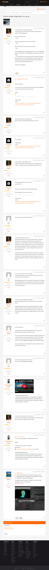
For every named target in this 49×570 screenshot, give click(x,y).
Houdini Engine (5, 546)
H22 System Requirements (21, 550)
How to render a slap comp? (27, 12)
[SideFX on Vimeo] (28, 568)
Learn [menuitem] (24, 4)
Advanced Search (42, 9)
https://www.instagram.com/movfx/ (22, 103)
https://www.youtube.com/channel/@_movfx (24, 104)
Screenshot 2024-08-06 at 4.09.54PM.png (25, 449)
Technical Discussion (16, 12)
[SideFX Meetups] (25, 568)
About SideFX (34, 544)
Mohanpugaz (9, 83)
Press (34, 548)
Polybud (8, 332)
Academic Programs (13, 561)
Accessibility (28, 552)
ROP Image (17, 79)
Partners (5, 554)
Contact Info (34, 556)
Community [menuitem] (18, 4)
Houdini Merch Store (34, 551)
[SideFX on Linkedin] (33, 568)
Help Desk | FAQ (21, 547)
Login (45, 1)
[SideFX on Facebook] (15, 568)
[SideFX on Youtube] (30, 568)
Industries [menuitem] (11, 4)
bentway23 (8, 34)
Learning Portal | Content (13, 550)
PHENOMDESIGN (9, 385)
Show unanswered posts (9, 528)
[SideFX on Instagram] (20, 568)
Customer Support (21, 544)
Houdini (5, 543)
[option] (6, 22)
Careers (34, 546)
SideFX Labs (5, 552)
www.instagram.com (35, 103)
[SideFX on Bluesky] (23, 568)
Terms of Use (27, 544)
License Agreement (28, 550)
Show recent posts (8, 527)
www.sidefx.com (23, 79)
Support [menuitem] (29, 4)
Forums (8, 12)
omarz (8, 222)
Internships (35, 554)
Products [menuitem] (5, 4)
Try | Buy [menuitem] (36, 4)
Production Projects (13, 558)
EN (42, 1)
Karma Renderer (6, 549)
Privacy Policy (27, 547)
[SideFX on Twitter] (18, 568)
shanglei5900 (9, 477)
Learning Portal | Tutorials (13, 545)
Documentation (22, 552)
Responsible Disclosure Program (28, 556)
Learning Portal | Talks (13, 554)
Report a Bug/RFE (20, 555)
